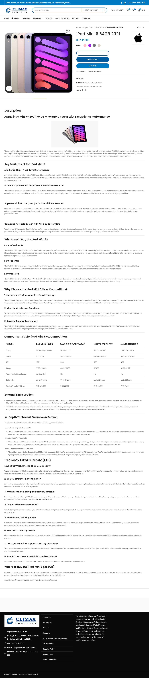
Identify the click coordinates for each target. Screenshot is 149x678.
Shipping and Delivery (40, 499)
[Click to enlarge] (9, 88)
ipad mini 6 (84, 86)
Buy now (92, 66)
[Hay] (115, 605)
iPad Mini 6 (100, 28)
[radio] (85, 45)
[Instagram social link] (124, 2)
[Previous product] (137, 27)
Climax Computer (21, 580)
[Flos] (135, 605)
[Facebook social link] (121, 2)
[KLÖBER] (74, 605)
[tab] (39, 101)
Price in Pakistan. (95, 86)
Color (78, 45)
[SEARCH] (104, 10)
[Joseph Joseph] (95, 605)
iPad (91, 28)
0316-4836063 (137, 2)
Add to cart (93, 59)
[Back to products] (140, 27)
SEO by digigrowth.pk (30, 674)
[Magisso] (34, 605)
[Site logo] (17, 10)
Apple (85, 28)
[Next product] (143, 27)
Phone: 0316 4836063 (16, 643)
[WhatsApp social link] (85, 90)
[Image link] (22, 621)
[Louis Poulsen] (54, 605)
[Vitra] (14, 605)
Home (78, 28)
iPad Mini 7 (33, 561)
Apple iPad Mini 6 (16, 117)
